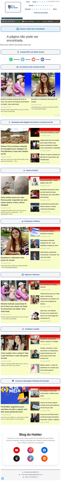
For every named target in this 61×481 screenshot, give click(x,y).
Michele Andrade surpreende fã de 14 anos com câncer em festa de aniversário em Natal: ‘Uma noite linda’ (15, 101)
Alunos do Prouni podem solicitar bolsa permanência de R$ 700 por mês (49, 405)
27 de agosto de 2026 (6, 156)
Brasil (34, 2)
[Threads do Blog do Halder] (16, 458)
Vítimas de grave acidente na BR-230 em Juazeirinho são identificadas (50, 157)
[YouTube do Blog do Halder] (16, 450)
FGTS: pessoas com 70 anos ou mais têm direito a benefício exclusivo (50, 231)
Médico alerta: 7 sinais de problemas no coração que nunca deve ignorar (49, 367)
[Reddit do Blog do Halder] (44, 458)
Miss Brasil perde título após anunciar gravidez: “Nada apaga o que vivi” (50, 180)
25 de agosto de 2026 (45, 150)
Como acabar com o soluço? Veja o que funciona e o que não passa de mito (14, 355)
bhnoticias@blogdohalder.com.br (33, 474)
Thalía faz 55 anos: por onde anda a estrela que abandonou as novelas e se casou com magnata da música (49, 299)
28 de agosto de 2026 (6, 107)
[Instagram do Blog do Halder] (30, 450)
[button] (15, 59)
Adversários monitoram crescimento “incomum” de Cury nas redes (49, 254)
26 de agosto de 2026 (45, 306)
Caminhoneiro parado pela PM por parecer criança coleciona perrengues (49, 206)
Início (28, 2)
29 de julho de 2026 (44, 422)
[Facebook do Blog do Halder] (44, 450)
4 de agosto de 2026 (45, 162)
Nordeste (28, 9)
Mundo (31, 5)
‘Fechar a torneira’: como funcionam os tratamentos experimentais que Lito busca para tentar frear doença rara (49, 353)
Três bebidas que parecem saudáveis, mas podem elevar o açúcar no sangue (49, 339)
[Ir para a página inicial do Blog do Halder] (13, 7)
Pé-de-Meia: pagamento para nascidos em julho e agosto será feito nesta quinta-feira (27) (14, 409)
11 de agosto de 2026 (45, 410)
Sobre (55, 9)
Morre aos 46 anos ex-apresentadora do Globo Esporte (48, 284)
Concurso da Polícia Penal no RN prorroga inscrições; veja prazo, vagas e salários (49, 417)
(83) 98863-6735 (34, 472)
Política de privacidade (41, 13)
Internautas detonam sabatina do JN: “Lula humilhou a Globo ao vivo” (49, 243)
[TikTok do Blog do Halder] (30, 458)
